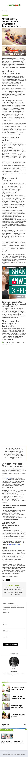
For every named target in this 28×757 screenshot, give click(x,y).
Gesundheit (5, 15)
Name (4, 624)
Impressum (17, 754)
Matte (8, 580)
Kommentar (6, 612)
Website (5, 637)
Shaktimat (8, 478)
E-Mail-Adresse (7, 631)
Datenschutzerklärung (8, 754)
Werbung (23, 754)
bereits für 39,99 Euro (14, 544)
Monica (14, 671)
